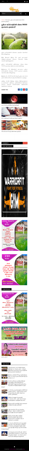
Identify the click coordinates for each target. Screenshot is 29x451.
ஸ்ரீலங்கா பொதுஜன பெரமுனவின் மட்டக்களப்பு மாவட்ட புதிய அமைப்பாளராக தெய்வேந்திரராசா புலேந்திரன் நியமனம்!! (17, 399)
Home (3, 19)
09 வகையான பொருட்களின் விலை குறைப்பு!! (11, 131)
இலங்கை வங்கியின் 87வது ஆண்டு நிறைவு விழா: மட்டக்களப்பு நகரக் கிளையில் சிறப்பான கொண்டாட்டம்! (17, 376)
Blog (24, 449)
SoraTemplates (12, 449)
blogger (25, 143)
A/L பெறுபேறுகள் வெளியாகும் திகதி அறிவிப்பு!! (11, 118)
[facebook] (24, 1)
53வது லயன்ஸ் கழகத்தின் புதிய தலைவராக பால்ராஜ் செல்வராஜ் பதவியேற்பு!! (17, 404)
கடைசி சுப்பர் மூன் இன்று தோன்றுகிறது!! (10, 105)
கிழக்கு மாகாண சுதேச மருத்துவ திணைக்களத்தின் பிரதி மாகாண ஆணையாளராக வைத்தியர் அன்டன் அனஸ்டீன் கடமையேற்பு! (16, 418)
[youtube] (27, 1)
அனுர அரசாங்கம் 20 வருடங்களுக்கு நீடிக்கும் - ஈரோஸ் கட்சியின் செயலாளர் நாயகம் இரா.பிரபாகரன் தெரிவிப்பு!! (16, 411)
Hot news (7, 19)
